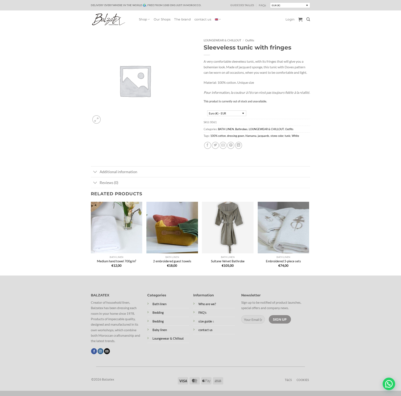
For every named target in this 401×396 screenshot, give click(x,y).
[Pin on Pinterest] (230, 145)
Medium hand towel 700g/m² (116, 261)
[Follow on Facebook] (94, 351)
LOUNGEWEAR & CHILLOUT (222, 40)
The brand (182, 19)
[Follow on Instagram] (100, 351)
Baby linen (159, 330)
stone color (276, 135)
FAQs (262, 5)
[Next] (309, 238)
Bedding (158, 312)
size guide (205, 321)
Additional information (118, 171)
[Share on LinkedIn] (238, 145)
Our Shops (162, 19)
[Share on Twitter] (215, 145)
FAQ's (202, 312)
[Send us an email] (107, 351)
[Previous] (91, 238)
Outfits (249, 40)
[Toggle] (95, 172)
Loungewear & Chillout (168, 338)
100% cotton (218, 135)
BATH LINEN (226, 129)
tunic (288, 135)
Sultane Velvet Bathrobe (228, 261)
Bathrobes (241, 129)
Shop (143, 19)
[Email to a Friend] (223, 145)
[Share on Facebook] (207, 145)
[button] (290, 19)
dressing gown (235, 135)
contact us (202, 19)
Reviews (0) (109, 182)
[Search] (308, 19)
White (295, 135)
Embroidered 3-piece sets (283, 261)
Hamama (250, 135)
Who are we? (207, 304)
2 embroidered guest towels (172, 261)
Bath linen (159, 304)
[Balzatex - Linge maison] (112, 19)
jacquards (263, 135)
